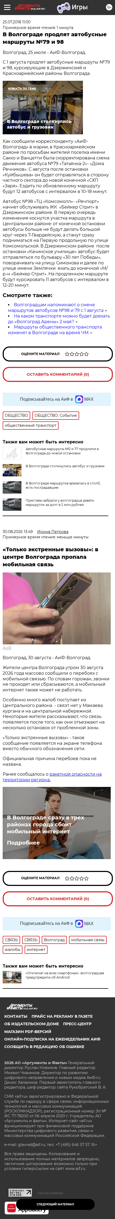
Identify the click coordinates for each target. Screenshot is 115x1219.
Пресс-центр (77, 1023)
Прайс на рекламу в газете (62, 1016)
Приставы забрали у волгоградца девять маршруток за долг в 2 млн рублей (60, 502)
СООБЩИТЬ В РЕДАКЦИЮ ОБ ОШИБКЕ (44, 1046)
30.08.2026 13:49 (18, 531)
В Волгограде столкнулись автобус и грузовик (65, 466)
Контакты (15, 1016)
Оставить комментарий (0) (58, 374)
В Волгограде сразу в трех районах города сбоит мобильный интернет (45, 824)
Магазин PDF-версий (27, 1031)
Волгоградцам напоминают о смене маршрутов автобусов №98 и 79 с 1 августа (55, 307)
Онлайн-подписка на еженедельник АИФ (52, 1039)
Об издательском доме (31, 1023)
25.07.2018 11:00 (16, 22)
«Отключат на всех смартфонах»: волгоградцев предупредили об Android (65, 975)
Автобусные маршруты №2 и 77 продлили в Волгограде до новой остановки (62, 451)
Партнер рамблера (50, 1193)
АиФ (7, 647)
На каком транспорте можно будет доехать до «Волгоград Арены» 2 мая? (59, 318)
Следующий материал (55, 1204)
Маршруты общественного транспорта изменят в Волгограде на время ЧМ (55, 329)
